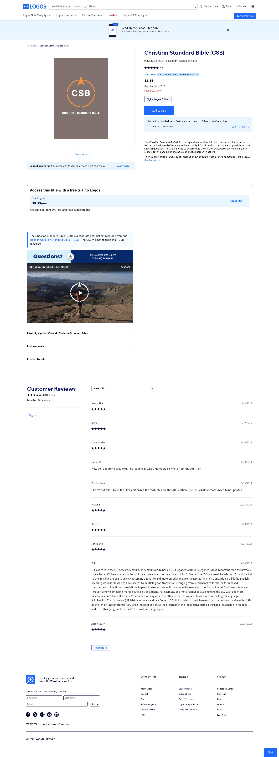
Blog (219, 699)
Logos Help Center (225, 688)
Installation (222, 694)
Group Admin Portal (188, 709)
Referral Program (148, 704)
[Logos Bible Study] (34, 6)
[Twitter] (35, 714)
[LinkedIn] (56, 714)
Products (31, 45)
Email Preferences (186, 699)
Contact (144, 694)
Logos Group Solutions (189, 704)
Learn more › (164, 31)
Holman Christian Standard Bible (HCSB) (55, 239)
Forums (220, 704)
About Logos (146, 688)
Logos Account (185, 688)
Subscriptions (185, 694)
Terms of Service (148, 709)
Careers (144, 699)
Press (143, 714)
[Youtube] (49, 714)
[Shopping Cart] (252, 6)
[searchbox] (123, 6)
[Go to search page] (194, 6)
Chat (270, 753)
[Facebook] (28, 714)
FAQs (219, 709)
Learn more (123, 166)
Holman (160, 61)
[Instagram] (42, 714)
